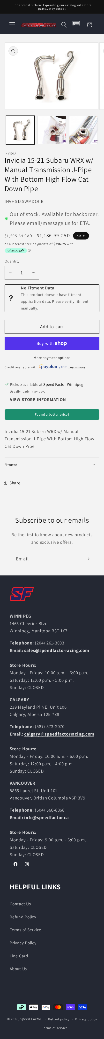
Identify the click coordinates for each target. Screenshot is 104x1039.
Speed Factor (31, 1019)
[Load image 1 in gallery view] (20, 130)
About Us (18, 968)
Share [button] (15, 483)
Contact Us (20, 904)
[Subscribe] (87, 559)
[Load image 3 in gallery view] (83, 130)
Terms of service (55, 1028)
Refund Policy (23, 917)
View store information (38, 399)
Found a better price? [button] (52, 414)
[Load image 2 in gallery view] (51, 130)
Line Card (19, 956)
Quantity (12, 261)
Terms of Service (25, 929)
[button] (12, 24)
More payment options (52, 357)
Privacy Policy (23, 943)
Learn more (76, 367)
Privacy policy (86, 1019)
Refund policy (58, 1019)
